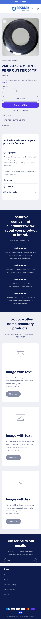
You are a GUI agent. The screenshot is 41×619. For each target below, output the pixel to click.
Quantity (5, 86)
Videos (6, 595)
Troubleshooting (10, 585)
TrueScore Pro (9, 590)
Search (7, 575)
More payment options (20, 110)
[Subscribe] (34, 560)
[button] (2, 8)
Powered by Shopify (29, 616)
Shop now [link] (13, 394)
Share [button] (6, 125)
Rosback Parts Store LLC (17, 616)
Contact (7, 580)
